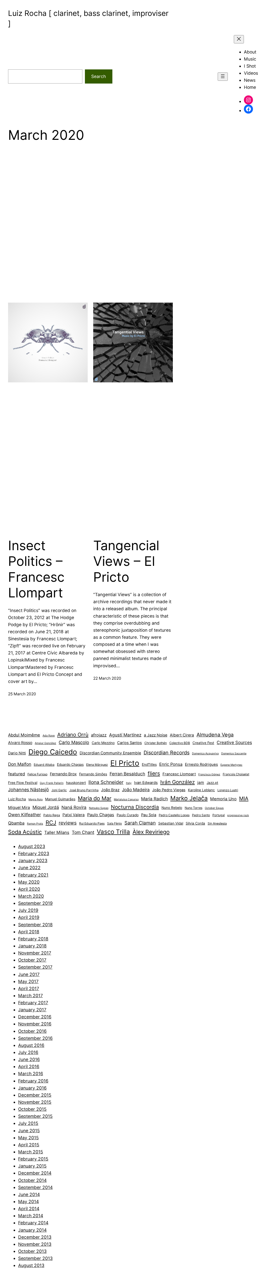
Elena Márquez (97, 764)
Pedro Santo (201, 815)
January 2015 (32, 1166)
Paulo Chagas (100, 814)
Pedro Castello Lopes (174, 815)
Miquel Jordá (46, 807)
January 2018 (32, 945)
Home (250, 87)
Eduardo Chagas (70, 764)
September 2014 (35, 1187)
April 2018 (28, 931)
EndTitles (149, 764)
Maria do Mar (94, 798)
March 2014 (30, 1215)
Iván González (177, 782)
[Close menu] (239, 39)
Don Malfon (19, 764)
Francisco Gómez (209, 774)
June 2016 (29, 1059)
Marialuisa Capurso (126, 799)
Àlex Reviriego (151, 832)
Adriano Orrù (72, 734)
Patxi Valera (73, 814)
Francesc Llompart (179, 774)
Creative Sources (234, 742)
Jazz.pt (212, 783)
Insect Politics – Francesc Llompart (36, 569)
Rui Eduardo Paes (92, 823)
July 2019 (28, 910)
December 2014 (34, 1173)
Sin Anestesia (217, 823)
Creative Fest (203, 743)
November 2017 (34, 953)
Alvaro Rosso (20, 742)
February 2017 (33, 1002)
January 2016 (32, 1088)
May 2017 (28, 981)
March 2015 (30, 1151)
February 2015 (33, 1158)
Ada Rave (49, 735)
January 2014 (32, 1230)
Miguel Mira (19, 807)
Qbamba (16, 823)
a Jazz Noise (155, 735)
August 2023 (31, 846)
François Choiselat (236, 774)
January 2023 (32, 860)
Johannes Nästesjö (28, 789)
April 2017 (28, 988)
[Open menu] (223, 76)
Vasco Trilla (113, 831)
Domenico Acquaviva (205, 753)
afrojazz (99, 734)
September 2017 (35, 967)
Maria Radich (154, 798)
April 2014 (28, 1208)
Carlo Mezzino (103, 743)
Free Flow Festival (22, 783)
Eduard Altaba (44, 764)
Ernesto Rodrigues (201, 764)
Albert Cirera (182, 735)
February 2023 (33, 853)
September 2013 (35, 1258)
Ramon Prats (35, 823)
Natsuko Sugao (98, 808)
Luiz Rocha (17, 799)
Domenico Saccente (233, 753)
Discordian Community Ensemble (110, 753)
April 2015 (28, 1144)
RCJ (51, 822)
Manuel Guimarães (60, 799)
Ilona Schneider (105, 782)
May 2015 (28, 1137)
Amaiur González (45, 743)
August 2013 (31, 1265)
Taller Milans (56, 832)
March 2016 (30, 1073)
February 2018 (33, 938)
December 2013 (34, 1237)
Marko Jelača (189, 798)
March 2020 (31, 896)
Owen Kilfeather (24, 814)
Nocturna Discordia (135, 807)
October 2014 (32, 1180)
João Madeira (136, 789)
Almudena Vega (215, 735)
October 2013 (32, 1251)
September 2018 (35, 924)
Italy (129, 783)
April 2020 (29, 889)
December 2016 (34, 1016)
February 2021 (33, 875)
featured (16, 773)
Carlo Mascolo (74, 742)
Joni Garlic (59, 790)
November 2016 (34, 1023)
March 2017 (30, 995)
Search (98, 76)
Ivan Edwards (146, 782)
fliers (154, 773)
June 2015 (29, 1130)
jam (200, 782)
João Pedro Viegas (168, 790)
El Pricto (124, 763)
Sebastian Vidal (170, 823)
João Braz (110, 789)
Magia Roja (35, 799)
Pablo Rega (51, 815)
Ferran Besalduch (127, 773)
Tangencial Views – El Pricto (126, 561)
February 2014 (33, 1222)
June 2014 (29, 1194)
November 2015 (34, 1102)
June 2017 (29, 974)
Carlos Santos (129, 743)
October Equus (214, 808)
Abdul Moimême (24, 734)
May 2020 (29, 882)
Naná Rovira (73, 807)
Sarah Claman (140, 823)
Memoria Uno (223, 798)
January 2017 (32, 1009)
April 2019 (28, 917)
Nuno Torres (193, 808)
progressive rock (238, 815)
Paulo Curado (128, 815)
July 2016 (28, 1052)
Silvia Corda (195, 823)
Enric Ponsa (170, 764)
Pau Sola (148, 815)
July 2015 (28, 1123)
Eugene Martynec (231, 764)
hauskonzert (76, 783)
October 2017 (32, 960)
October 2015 (32, 1109)
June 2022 (29, 867)
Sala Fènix (114, 823)
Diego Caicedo (52, 752)
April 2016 (28, 1066)
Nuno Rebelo (172, 808)
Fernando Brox (63, 774)
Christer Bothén (155, 743)
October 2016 (32, 1031)
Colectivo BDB (179, 743)
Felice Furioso (37, 774)
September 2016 (35, 1038)
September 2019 (35, 903)
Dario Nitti (17, 753)
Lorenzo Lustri (227, 790)
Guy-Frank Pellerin (51, 783)
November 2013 (34, 1244)
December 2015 (34, 1095)
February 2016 (33, 1080)
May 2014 (28, 1201)
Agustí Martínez (125, 734)
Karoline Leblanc (201, 790)
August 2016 (31, 1045)
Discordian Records (166, 753)
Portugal (218, 815)
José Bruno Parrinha (84, 790)
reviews (68, 823)
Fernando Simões (93, 774)
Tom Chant (83, 832)
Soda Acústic (25, 832)
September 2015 (35, 1116)
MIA (243, 798)
